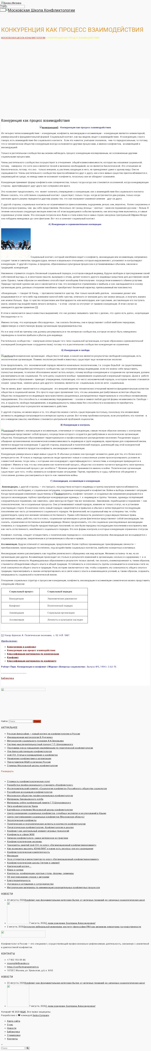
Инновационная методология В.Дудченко (30, 737)
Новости (11, 1028)
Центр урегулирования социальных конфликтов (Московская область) (45, 816)
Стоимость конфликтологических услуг (28, 781)
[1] (36, 307)
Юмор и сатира (15, 870)
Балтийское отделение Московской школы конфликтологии (40, 809)
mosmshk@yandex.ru (18, 963)
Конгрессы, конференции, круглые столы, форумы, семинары (40, 873)
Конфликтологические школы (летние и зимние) (33, 862)
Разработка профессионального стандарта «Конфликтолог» (40, 785)
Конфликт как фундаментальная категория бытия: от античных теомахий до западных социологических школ (85, 900)
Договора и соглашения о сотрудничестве (30, 884)
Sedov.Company (41, 1015)
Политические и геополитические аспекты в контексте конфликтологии (46, 824)
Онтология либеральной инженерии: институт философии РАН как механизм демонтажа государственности (82, 926)
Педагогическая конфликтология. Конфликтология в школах (40, 827)
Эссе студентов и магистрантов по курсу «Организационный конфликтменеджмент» (53, 859)
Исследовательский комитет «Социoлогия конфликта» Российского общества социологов (57, 788)
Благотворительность (19, 880)
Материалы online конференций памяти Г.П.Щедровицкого (39, 802)
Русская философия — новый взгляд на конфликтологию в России (43, 733)
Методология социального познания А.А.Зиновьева (35, 740)
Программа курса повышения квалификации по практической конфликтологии (50, 748)
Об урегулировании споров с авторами (28, 877)
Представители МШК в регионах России (29, 762)
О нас (10, 1024)
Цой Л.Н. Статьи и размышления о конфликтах (32, 755)
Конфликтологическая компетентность (28, 852)
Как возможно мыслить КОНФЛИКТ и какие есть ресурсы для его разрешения (50, 848)
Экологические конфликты (22, 820)
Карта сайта (13, 1021)
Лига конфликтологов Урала (22, 806)
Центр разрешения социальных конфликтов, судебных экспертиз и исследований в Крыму (56, 813)
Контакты (12, 1038)
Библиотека (13, 1031)
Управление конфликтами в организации (29, 758)
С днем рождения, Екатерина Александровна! (71, 923)
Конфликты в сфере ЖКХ (21, 834)
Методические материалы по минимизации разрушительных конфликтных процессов (53, 887)
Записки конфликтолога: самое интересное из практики (37, 838)
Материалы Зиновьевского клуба (25, 799)
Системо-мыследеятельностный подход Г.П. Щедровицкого (40, 744)
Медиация (12, 855)
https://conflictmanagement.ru (23, 967)
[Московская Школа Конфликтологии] (75, 10)
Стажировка (13, 1035)
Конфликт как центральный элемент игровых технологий (38, 831)
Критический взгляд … (19, 866)
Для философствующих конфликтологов (29, 751)
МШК (23, 1011)
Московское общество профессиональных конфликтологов (40, 795)
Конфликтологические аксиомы (24, 841)
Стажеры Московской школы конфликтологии (32, 765)
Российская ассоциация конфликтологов (29, 792)
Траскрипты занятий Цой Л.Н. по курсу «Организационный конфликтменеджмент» (51, 845)
